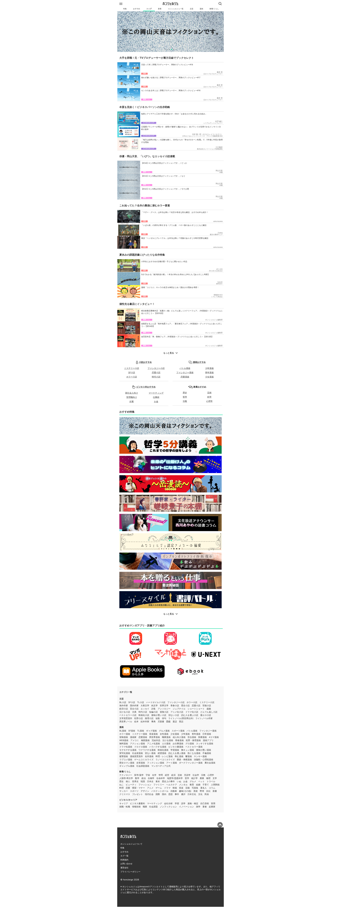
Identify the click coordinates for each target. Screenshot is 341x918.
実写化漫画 (124, 753)
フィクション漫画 (155, 762)
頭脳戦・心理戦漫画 (203, 759)
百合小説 (134, 708)
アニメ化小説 (176, 712)
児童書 (161, 721)
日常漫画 (206, 734)
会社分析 (168, 803)
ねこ (121, 784)
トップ (149, 9)
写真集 (195, 787)
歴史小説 (185, 705)
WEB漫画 (123, 740)
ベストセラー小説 (127, 715)
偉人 (128, 781)
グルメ (193, 781)
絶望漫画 (162, 753)
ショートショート (196, 708)
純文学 (154, 705)
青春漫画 (179, 740)
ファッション (145, 784)
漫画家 (133, 737)
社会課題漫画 (142, 766)
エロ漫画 (166, 743)
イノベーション (186, 806)
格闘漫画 (145, 740)
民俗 (207, 794)
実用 (213, 803)
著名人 (203, 787)
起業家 (212, 806)
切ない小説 (173, 715)
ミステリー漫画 (139, 734)
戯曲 (209, 708)
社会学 (196, 775)
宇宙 (148, 775)
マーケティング (156, 393)
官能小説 (206, 705)
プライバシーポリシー (130, 871)
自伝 (208, 791)
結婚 (198, 784)
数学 (137, 778)
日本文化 (192, 794)
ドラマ (167, 787)
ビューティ (131, 784)
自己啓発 (204, 803)
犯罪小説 (138, 718)
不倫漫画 (206, 753)
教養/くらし (214, 9)
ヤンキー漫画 (200, 756)
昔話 (181, 721)
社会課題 (153, 806)
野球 (202, 791)
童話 (175, 721)
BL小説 (122, 702)
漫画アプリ (208, 740)
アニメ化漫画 (153, 743)
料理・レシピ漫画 (164, 756)
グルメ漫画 (164, 730)
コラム (212, 787)
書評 (183, 794)
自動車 (173, 791)
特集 (125, 9)
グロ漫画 (189, 743)
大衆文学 (145, 705)
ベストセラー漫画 (193, 746)
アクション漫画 (137, 743)
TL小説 (140, 702)
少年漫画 (209, 368)
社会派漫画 (137, 753)
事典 (153, 721)
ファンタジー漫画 (184, 372)
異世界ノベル (125, 721)
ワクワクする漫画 (147, 750)
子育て (205, 784)
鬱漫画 (188, 756)
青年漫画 (209, 372)
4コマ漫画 (214, 737)
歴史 (185, 392)
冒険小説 (164, 712)
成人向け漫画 (179, 737)
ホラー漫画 (124, 734)
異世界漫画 (154, 737)
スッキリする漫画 (204, 743)
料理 (121, 787)
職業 (145, 806)
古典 (134, 712)
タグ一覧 (124, 855)
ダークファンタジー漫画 (190, 762)
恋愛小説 (156, 372)
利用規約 (124, 859)
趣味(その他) (185, 791)
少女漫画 (209, 376)
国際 (158, 794)
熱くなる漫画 (194, 753)
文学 (215, 778)
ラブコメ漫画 (125, 759)
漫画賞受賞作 (136, 756)
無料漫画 (123, 743)
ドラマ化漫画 (125, 746)
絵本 (136, 721)
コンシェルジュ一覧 (175, 9)
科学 (209, 397)
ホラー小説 (131, 376)
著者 (204, 806)
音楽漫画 (153, 734)
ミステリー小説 (131, 368)
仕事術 (156, 397)
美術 (195, 791)
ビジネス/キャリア (128, 799)
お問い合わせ (126, 863)
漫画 (201, 9)
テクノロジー (125, 775)
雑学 (198, 806)
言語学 (187, 775)
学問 (161, 775)
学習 (177, 803)
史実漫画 (140, 762)
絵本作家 (145, 721)
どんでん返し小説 (208, 712)
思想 (170, 794)
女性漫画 (164, 734)
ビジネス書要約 (137, 803)
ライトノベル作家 (204, 718)
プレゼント (137, 794)
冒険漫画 (123, 737)
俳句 (164, 718)
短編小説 (153, 712)
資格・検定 (193, 803)
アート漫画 (171, 762)
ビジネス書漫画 (175, 746)
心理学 (209, 401)
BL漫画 (122, 730)
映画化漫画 (163, 750)
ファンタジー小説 (156, 368)
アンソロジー (164, 708)
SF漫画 (131, 730)
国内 (164, 794)
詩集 (153, 708)
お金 (156, 401)
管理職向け (131, 397)
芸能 (187, 787)
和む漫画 (179, 756)
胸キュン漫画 (187, 750)
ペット (201, 781)
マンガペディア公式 (160, 766)
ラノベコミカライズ (165, 759)
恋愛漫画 (185, 376)
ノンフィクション (168, 806)
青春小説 (174, 705)
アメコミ (134, 740)
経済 (173, 775)
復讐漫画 (123, 756)
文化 (200, 794)
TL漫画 (140, 730)
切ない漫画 (150, 753)
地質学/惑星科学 (175, 778)
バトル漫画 (185, 368)
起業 (131, 401)
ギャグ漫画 (151, 730)
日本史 (150, 781)
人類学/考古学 (126, 778)
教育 (192, 784)
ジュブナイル (179, 708)
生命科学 (160, 778)
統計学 (194, 778)
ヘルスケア (171, 784)
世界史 (135, 781)
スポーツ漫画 (178, 730)
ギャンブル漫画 (126, 766)
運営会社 (124, 867)
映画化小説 (144, 715)
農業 (202, 778)
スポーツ (134, 791)
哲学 (185, 397)
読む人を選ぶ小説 (189, 715)
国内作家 (134, 705)
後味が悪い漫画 (203, 750)
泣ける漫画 (167, 740)
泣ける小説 (124, 712)
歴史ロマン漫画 (126, 762)
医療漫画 (202, 737)
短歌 (158, 718)
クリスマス (124, 794)
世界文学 (164, 705)
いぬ (179, 781)
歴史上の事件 (168, 781)
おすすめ (136, 9)
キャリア (123, 803)
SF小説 (131, 372)
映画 (175, 787)
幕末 (158, 781)
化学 (154, 775)
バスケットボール (159, 791)
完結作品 (156, 740)
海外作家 (123, 705)
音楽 (181, 787)
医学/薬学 (139, 775)
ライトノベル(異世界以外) (180, 718)
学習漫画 (174, 750)
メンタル (183, 784)
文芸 (191, 9)
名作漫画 (149, 756)
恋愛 (128, 787)
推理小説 (149, 718)
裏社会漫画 (210, 762)
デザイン (145, 791)
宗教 (185, 401)
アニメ (150, 787)
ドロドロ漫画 (140, 746)
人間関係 (215, 784)
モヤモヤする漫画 (127, 750)
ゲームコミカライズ (143, 759)
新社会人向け (131, 393)
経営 (167, 775)
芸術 (209, 392)
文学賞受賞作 (125, 718)
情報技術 (136, 806)
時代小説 (156, 376)
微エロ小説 (205, 715)
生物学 (151, 778)
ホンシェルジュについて (131, 844)
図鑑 (168, 721)
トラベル (211, 781)
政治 (143, 778)
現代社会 (149, 794)
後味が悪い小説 (158, 715)
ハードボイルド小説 (155, 702)
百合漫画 (192, 737)
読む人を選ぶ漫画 (176, 753)
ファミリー (158, 784)
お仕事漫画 (178, 743)
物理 (208, 778)
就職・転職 (124, 806)
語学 (183, 803)
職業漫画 (166, 737)
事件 (177, 794)
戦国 (143, 781)
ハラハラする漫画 (157, 746)
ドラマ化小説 (191, 712)
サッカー (123, 791)
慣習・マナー (138, 787)
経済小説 (123, 708)
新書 (215, 791)
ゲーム (159, 787)
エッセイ (145, 708)
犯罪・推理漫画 (193, 740)
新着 (159, 9)
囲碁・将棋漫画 (184, 759)
